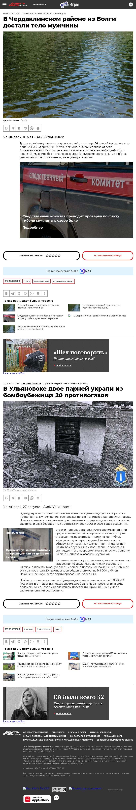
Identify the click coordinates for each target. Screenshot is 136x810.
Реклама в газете (77, 732)
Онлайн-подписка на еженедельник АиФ (44, 736)
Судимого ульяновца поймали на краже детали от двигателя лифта (103, 665)
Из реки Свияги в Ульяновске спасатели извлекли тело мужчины (38, 306)
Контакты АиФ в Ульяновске (85, 736)
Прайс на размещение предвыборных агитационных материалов (58, 740)
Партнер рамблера (115, 790)
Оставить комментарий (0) (108, 256)
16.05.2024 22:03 (11, 13)
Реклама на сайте (113, 736)
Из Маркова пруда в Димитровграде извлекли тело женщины (102, 306)
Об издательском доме (35, 732)
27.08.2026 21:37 (11, 383)
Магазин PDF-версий (100, 732)
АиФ (24, 120)
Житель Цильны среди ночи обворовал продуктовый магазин (38, 654)
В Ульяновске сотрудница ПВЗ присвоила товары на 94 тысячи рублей (105, 654)
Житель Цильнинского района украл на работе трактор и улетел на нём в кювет (38, 675)
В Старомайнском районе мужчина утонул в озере (100, 315)
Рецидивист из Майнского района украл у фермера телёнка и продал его (39, 665)
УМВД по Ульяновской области (19, 490)
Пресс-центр (58, 732)
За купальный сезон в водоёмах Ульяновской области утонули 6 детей (41, 327)
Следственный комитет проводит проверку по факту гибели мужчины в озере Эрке (70, 218)
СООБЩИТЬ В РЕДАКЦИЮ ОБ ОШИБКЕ (115, 740)
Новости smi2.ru (14, 373)
